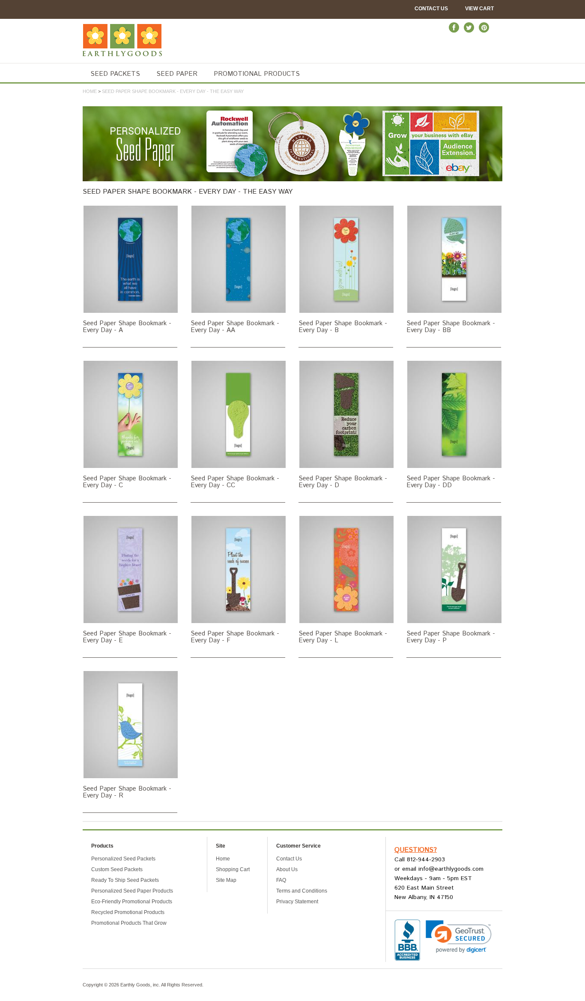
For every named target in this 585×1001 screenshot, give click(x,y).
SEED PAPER (176, 73)
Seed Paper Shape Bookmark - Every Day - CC (235, 481)
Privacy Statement (297, 902)
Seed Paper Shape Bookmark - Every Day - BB (450, 326)
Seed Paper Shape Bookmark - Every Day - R (127, 792)
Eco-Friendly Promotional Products (131, 902)
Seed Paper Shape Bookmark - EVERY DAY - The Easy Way (173, 91)
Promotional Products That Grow (129, 923)
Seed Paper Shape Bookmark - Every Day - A (127, 326)
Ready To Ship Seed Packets (125, 880)
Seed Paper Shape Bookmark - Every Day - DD (450, 481)
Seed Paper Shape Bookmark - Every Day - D (342, 481)
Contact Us (431, 9)
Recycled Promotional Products (127, 912)
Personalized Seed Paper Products (132, 891)
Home (90, 91)
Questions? (415, 850)
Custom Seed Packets (117, 869)
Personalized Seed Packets (123, 859)
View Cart (479, 9)
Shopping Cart (233, 869)
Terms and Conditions (301, 891)
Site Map (226, 880)
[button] (458, 937)
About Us (287, 869)
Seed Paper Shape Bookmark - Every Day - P (450, 636)
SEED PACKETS (115, 73)
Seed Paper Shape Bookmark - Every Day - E (127, 636)
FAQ (281, 880)
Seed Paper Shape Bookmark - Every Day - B (342, 326)
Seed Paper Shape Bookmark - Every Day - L (342, 636)
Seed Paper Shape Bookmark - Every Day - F (235, 636)
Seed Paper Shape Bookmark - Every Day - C (127, 481)
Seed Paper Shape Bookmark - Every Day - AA (235, 326)
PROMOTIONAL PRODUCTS (257, 73)
